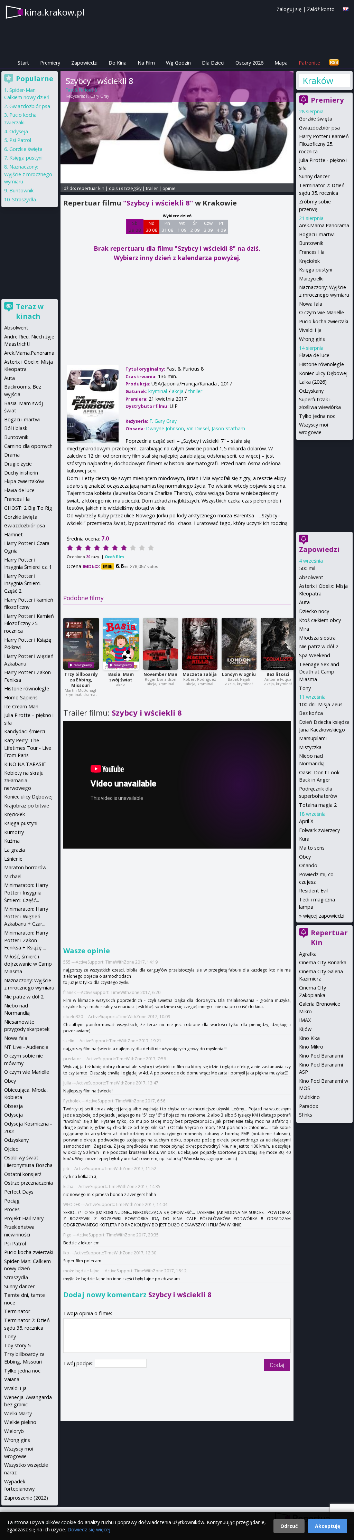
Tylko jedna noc (317, 416)
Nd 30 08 (152, 226)
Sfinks (305, 1114)
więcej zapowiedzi (323, 915)
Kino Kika (309, 1038)
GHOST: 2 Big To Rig (28, 508)
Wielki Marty (18, 1413)
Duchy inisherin (21, 472)
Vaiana (11, 1379)
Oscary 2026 (249, 62)
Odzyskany (311, 391)
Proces (12, 1209)
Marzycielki (311, 278)
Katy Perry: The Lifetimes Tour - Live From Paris (27, 747)
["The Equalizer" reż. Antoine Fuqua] (278, 644)
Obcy (305, 856)
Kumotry (14, 832)
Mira (304, 628)
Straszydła (24, 199)
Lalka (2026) (313, 382)
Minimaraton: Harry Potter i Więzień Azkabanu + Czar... (26, 916)
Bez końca (311, 713)
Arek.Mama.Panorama (324, 225)
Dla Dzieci (213, 62)
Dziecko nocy (314, 611)
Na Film (146, 62)
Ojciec (11, 1149)
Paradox (308, 1106)
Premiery (50, 62)
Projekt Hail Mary (24, 1218)
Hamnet (13, 534)
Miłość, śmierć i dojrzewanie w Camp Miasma (28, 964)
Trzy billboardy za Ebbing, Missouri (81, 679)
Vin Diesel (198, 428)
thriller (195, 391)
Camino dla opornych (28, 446)
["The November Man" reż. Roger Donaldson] (160, 644)
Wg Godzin (178, 62)
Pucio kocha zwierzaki (323, 321)
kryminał (157, 391)
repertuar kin (90, 188)
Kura (304, 838)
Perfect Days (19, 1191)
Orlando (308, 865)
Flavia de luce (314, 355)
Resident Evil (313, 890)
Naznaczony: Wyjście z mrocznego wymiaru (28, 174)
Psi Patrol (20, 140)
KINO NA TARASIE (25, 764)
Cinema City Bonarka (322, 962)
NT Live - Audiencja (26, 1047)
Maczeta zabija (200, 674)
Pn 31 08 (167, 226)
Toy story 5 (17, 1345)
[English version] (345, 9)
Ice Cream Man (21, 706)
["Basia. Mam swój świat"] (121, 644)
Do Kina (118, 62)
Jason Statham (228, 428)
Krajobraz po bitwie (26, 805)
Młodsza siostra (317, 637)
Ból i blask (15, 428)
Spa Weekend (314, 655)
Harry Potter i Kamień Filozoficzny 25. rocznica (324, 143)
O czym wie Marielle (321, 312)
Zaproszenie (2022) (26, 1497)
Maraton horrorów (25, 867)
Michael (12, 876)
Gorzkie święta (315, 118)
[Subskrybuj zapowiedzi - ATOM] (333, 62)
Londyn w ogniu (239, 674)
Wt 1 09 (182, 226)
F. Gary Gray (97, 96)
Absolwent (311, 577)
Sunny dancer (314, 176)
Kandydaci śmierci (24, 731)
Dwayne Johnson (165, 428)
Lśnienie (13, 858)
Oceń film (114, 556)
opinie (169, 188)
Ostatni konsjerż (22, 1174)
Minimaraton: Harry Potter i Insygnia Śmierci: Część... (26, 892)
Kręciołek (309, 261)
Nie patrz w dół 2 (318, 646)
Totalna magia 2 (318, 805)
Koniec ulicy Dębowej (323, 373)
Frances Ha (312, 252)
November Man (160, 674)
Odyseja (18, 131)
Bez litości (278, 674)
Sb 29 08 (135, 226)
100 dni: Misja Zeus (321, 704)
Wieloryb (14, 1431)
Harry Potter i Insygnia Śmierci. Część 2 (22, 583)
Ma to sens (312, 847)
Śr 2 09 (195, 226)
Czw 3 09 (208, 226)
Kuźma (12, 841)
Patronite (309, 62)
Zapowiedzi (84, 62)
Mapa (281, 62)
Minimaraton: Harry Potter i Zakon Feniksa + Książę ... (26, 940)
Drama (12, 454)
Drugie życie (18, 463)
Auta (304, 602)
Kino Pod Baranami (321, 1055)
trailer (152, 188)
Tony (305, 688)
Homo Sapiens (21, 697)
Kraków (317, 80)
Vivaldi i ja (310, 330)
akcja (178, 391)
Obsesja (13, 1106)
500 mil (307, 568)
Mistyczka (310, 747)
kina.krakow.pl (54, 12)
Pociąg (12, 1200)
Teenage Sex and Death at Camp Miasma (319, 671)
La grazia (14, 849)
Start (23, 62)
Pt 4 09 (221, 226)
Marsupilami (313, 738)
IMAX (305, 1020)
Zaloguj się (289, 9)
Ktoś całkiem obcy (320, 620)
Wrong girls (312, 339)
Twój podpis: (79, 1363)
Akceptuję (327, 1526)
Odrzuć (289, 1526)
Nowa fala (310, 303)
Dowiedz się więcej (88, 1529)
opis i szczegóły (125, 188)
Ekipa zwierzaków (24, 481)
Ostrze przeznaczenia (28, 1182)
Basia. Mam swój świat (121, 677)
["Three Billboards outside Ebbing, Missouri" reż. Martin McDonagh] (81, 644)
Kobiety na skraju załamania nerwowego (24, 780)
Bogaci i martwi (317, 234)
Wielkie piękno (20, 1422)
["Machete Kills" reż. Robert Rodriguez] (199, 644)
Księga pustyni (315, 269)
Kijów (305, 1029)
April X (306, 821)
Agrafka (308, 953)
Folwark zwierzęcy (319, 830)
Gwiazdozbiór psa (319, 127)
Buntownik (311, 243)
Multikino (309, 1097)
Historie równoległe (321, 364)
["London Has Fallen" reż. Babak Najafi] (239, 644)
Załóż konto (321, 9)
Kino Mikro (311, 1046)
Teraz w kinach (30, 311)
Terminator (17, 1311)
